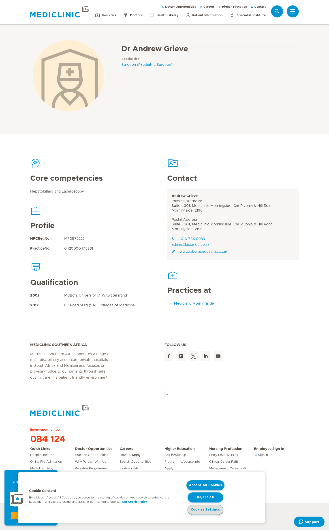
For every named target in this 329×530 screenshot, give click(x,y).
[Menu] (293, 11)
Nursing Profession (225, 449)
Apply (168, 468)
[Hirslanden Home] (69, 410)
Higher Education (234, 6)
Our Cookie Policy (134, 501)
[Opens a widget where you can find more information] (309, 522)
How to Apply (130, 455)
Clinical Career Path (223, 461)
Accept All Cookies (205, 485)
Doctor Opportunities (180, 6)
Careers (209, 6)
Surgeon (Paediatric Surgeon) (147, 64)
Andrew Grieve (185, 196)
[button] (17, 499)
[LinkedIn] (205, 356)
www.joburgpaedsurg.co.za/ (203, 251)
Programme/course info (182, 461)
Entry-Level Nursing (223, 455)
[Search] (277, 11)
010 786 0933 (192, 239)
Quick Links (40, 449)
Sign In (262, 455)
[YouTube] (218, 356)
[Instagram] (181, 356)
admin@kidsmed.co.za (190, 244)
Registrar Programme (91, 468)
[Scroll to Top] (167, 394)
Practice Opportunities (91, 455)
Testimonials (129, 468)
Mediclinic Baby (41, 468)
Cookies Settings (205, 509)
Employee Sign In (269, 449)
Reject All (205, 497)
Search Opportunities (135, 461)
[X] (193, 356)
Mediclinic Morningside (194, 303)
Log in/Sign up (175, 455)
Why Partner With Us (90, 461)
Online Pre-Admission (46, 461)
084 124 (47, 439)
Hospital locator (42, 455)
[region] (141, 497)
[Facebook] (168, 356)
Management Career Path (228, 468)
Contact (260, 6)
